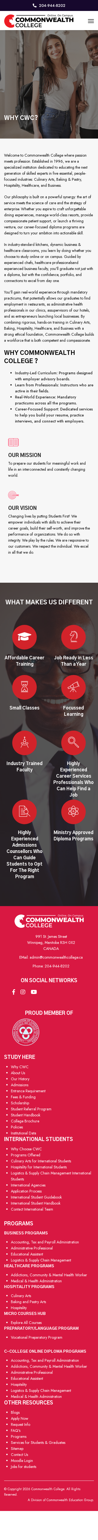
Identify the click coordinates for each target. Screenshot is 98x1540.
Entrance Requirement (28, 1091)
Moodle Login (22, 1460)
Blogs (15, 1412)
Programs (18, 1436)
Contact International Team (32, 1209)
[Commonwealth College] (39, 21)
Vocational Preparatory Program (36, 1337)
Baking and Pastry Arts (28, 1302)
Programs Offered (25, 1155)
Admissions (19, 1085)
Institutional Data (23, 1133)
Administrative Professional (32, 1248)
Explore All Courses (26, 1322)
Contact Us (19, 1454)
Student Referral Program (31, 1109)
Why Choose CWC (26, 1149)
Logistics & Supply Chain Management (41, 1260)
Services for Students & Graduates (38, 1442)
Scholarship (20, 1103)
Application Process (26, 1191)
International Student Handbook (35, 1203)
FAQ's (15, 1430)
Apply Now (19, 1418)
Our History (20, 1079)
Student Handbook (25, 1115)
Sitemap (17, 1448)
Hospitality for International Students (39, 1167)
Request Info (20, 1424)
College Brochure (25, 1121)
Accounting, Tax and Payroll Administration (45, 1242)
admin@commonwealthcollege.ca (56, 957)
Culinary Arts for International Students (41, 1161)
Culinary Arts (21, 1295)
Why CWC (20, 1067)
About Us (18, 1073)
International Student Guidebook (36, 1197)
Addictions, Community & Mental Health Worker (49, 1275)
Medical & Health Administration (36, 1281)
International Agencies (28, 1185)
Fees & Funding (23, 1097)
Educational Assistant (27, 1254)
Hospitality (19, 1308)
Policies (17, 1127)
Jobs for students (23, 1466)
